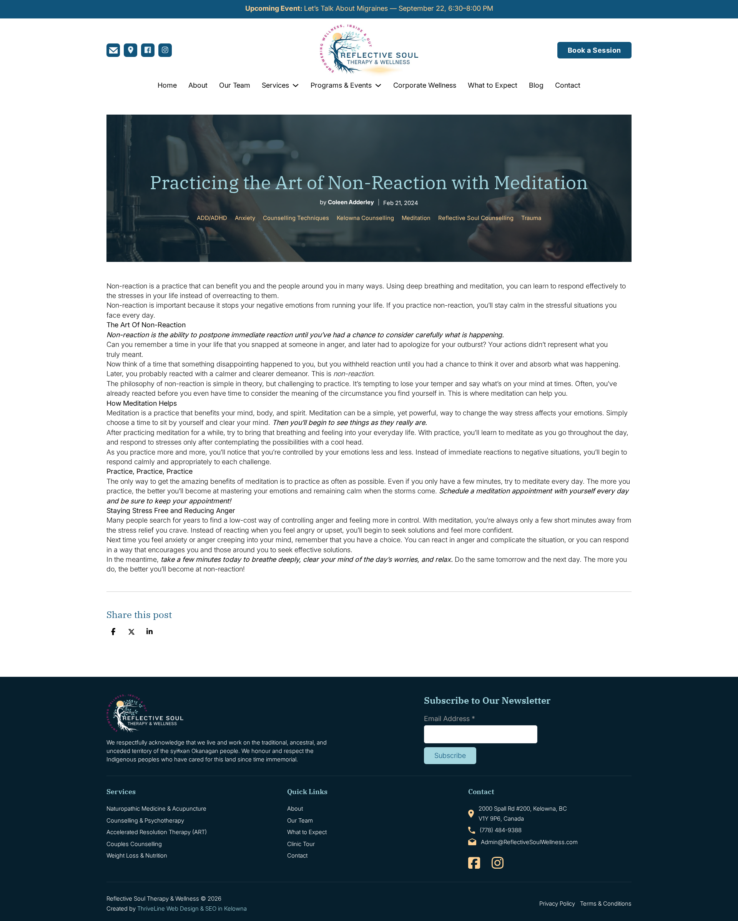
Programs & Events (341, 85)
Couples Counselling (134, 844)
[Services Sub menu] (295, 85)
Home (167, 85)
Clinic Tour (301, 844)
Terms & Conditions (606, 903)
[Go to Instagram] (498, 863)
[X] (131, 631)
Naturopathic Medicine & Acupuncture (156, 808)
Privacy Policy (557, 903)
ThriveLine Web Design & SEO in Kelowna (192, 908)
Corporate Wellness (424, 85)
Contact (567, 85)
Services (275, 85)
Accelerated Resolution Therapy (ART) (156, 832)
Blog (536, 85)
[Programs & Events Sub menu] (378, 85)
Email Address (449, 718)
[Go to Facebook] (474, 863)
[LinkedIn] (149, 631)
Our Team (234, 85)
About (198, 85)
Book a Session (594, 50)
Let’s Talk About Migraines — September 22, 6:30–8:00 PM (369, 8)
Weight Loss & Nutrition (136, 855)
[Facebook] (113, 631)
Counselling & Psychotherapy (145, 820)
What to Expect (492, 85)
